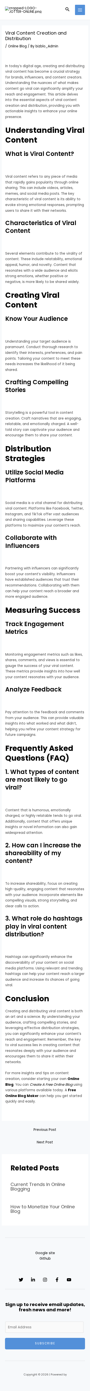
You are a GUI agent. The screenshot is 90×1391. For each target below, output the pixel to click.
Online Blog (17, 46)
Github (45, 1258)
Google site (45, 1253)
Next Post (45, 1142)
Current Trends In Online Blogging (37, 1186)
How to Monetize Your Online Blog (42, 1209)
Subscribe (45, 1343)
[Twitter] (21, 1279)
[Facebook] (57, 1279)
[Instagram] (45, 1279)
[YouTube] (69, 1279)
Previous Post (45, 1129)
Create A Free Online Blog (51, 1084)
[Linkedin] (33, 1279)
